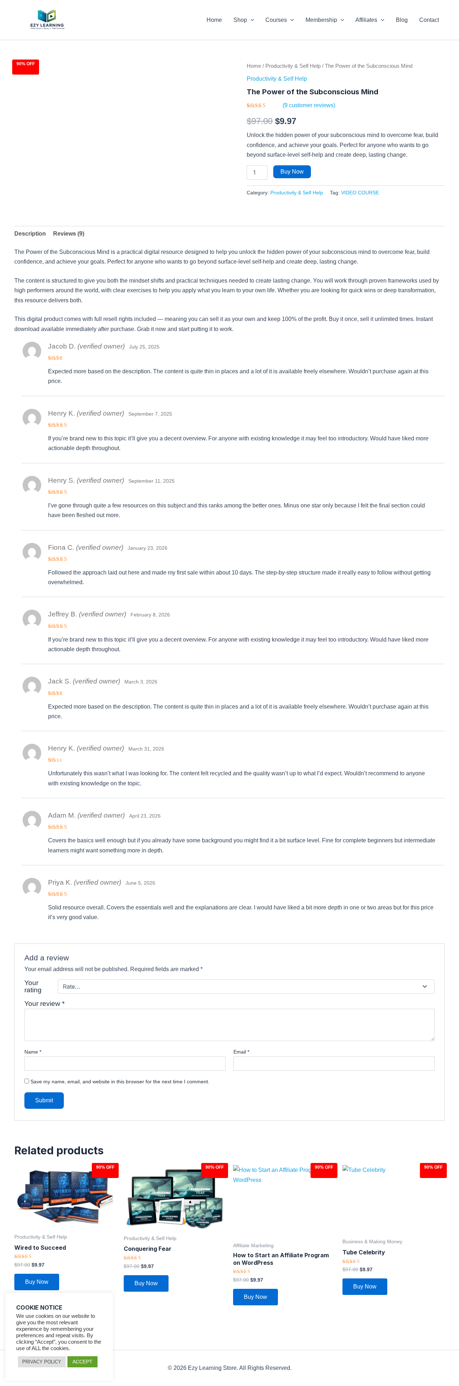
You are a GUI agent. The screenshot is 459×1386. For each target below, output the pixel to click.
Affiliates (366, 20)
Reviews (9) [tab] (68, 234)
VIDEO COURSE (360, 192)
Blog (402, 20)
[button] (250, 20)
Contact (429, 20)
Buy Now (292, 172)
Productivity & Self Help (293, 66)
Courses (276, 20)
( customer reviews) (309, 105)
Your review (44, 1003)
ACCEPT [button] (82, 1361)
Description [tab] (30, 234)
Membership (321, 20)
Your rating (33, 986)
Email (241, 1052)
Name (32, 1052)
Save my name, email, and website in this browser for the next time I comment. (119, 1081)
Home (214, 20)
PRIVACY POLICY (41, 1361)
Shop (240, 20)
